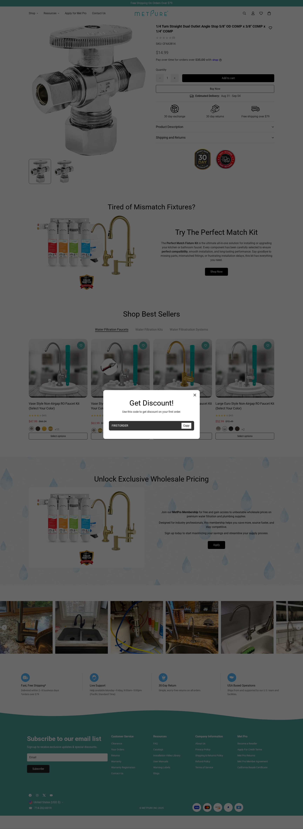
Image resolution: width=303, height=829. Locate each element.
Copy (186, 425)
